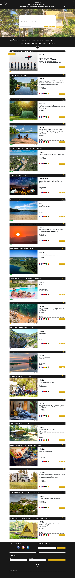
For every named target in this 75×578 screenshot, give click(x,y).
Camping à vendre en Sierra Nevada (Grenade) (19, 175)
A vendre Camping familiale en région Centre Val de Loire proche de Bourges (25, 445)
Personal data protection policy (13, 570)
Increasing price (28, 43)
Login (57, 559)
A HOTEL (28, 19)
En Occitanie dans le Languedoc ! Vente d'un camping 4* (21, 327)
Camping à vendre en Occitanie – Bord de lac (19, 199)
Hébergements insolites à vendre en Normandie (19, 400)
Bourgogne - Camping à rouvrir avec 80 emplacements (21, 376)
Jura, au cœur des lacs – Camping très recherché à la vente (22, 248)
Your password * (31, 558)
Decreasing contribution (52, 43)
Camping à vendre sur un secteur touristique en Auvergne (21, 51)
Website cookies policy (12, 572)
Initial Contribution (36, 25)
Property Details (61, 66)
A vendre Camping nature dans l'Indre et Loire (19, 423)
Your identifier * (11, 558)
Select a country (23, 21)
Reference (34, 21)
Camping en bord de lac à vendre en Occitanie (19, 124)
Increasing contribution (43, 43)
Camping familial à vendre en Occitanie (18, 75)
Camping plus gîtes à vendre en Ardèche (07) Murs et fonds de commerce (25, 224)
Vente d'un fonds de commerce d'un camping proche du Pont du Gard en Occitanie (26, 148)
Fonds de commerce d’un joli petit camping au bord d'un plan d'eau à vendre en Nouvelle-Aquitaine (30, 518)
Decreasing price (35, 43)
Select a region (23, 25)
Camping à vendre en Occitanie (16, 99)
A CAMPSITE (35, 19)
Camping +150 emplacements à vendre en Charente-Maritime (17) (23, 352)
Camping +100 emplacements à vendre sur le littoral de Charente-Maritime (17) (26, 303)
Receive (61, 548)
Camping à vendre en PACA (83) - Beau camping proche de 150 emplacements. (26, 278)
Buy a (49, 26)
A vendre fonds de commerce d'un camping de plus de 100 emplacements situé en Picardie (28, 469)
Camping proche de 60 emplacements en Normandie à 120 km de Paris (24, 492)
